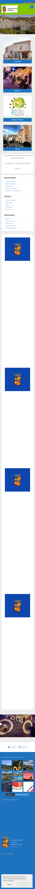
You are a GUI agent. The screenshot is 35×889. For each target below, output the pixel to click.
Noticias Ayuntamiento (11, 188)
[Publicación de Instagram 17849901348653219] (28, 776)
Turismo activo (9, 202)
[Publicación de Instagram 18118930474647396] (28, 765)
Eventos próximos (10, 9)
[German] (31, 2)
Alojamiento (8, 209)
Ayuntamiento (10, 178)
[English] (27, 2)
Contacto (8, 12)
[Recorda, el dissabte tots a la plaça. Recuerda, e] (7, 787)
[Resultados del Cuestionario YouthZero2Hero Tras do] (28, 787)
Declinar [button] (9, 884)
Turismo (7, 196)
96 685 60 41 (14, 846)
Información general (10, 228)
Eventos (17, 90)
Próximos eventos (10, 221)
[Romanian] (33, 2)
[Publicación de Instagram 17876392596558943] (7, 776)
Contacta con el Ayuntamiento (13, 190)
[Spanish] (24, 2)
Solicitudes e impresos (11, 225)
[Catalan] (25, 2)
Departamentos (9, 186)
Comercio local (9, 223)
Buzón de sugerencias (11, 5)
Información (9, 215)
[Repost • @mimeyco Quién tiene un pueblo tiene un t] (7, 765)
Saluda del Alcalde (10, 181)
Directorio (7, 219)
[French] (28, 2)
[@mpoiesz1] (17, 776)
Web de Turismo (17, 120)
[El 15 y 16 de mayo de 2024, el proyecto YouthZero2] (17, 787)
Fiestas (17, 149)
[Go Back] (17, 169)
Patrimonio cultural (10, 200)
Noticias (17, 61)
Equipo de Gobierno (10, 184)
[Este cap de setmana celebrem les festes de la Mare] (17, 765)
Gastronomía (8, 207)
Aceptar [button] (24, 884)
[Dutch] (30, 2)
